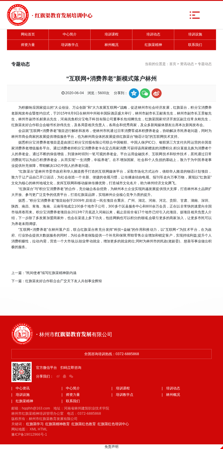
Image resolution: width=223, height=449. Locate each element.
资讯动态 (187, 64)
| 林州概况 (171, 394)
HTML (42, 429)
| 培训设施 (20, 394)
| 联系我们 (71, 401)
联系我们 (195, 45)
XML (33, 429)
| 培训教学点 (122, 394)
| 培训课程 (121, 388)
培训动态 (153, 34)
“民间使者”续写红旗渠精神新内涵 (50, 273)
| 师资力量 (71, 394)
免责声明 (111, 447)
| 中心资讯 (20, 388)
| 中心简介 (71, 388)
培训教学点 (69, 45)
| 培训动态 (171, 388)
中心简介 (70, 34)
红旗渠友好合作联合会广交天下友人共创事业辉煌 (63, 281)
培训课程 (111, 34)
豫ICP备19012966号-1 (29, 434)
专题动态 (205, 64)
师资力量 (28, 45)
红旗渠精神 (153, 45)
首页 (172, 64)
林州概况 (111, 45)
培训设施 (195, 34)
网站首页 (28, 34)
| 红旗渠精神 (22, 401)
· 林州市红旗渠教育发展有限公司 (74, 334)
